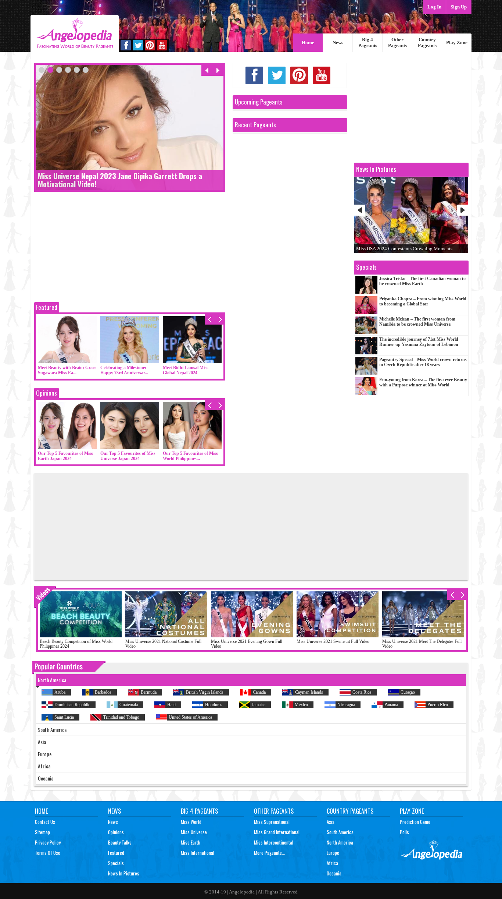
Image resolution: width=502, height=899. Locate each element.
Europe (333, 852)
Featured (46, 307)
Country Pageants (427, 42)
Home (308, 42)
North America (340, 842)
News (338, 42)
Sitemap (42, 832)
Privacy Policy (48, 842)
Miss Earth (190, 842)
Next (463, 210)
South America (340, 832)
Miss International (197, 852)
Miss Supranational (272, 821)
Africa (332, 863)
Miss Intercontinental (273, 842)
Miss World (191, 821)
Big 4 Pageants (367, 42)
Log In (434, 7)
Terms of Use (47, 852)
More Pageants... (269, 852)
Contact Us (45, 821)
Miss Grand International (277, 832)
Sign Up (459, 7)
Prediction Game (415, 821)
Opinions (46, 392)
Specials (116, 863)
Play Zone (456, 42)
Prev (360, 210)
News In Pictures (123, 873)
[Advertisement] (130, 248)
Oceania (334, 873)
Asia (330, 821)
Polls (404, 832)
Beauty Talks (120, 842)
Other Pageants (397, 42)
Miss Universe (194, 832)
